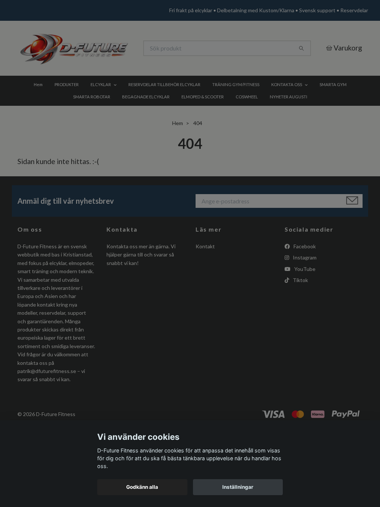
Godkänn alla (142, 487)
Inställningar (237, 487)
